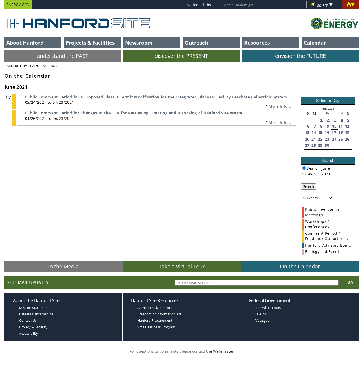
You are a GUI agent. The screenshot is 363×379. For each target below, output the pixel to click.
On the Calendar (300, 266)
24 (334, 139)
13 (307, 132)
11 (340, 126)
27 (307, 145)
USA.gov (261, 314)
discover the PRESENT (181, 55)
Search (308, 186)
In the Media (63, 266)
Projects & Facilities (90, 42)
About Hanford (25, 42)
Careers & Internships (36, 314)
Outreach (196, 42)
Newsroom (139, 42)
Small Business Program (156, 327)
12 (347, 126)
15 (320, 132)
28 (313, 145)
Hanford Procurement (154, 320)
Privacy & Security (33, 327)
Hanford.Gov (15, 66)
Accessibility (28, 333)
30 (327, 145)
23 (327, 139)
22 (320, 139)
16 (327, 132)
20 (307, 139)
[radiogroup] (304, 168)
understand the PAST (62, 55)
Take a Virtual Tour (182, 266)
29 (320, 145)
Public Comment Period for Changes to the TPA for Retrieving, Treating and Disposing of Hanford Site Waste (133, 112)
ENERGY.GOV (17, 4)
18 (340, 132)
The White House (268, 307)
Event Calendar (43, 66)
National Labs (199, 4)
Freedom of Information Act (159, 314)
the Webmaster (220, 351)
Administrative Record (154, 307)
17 (334, 132)
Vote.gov (262, 320)
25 (340, 139)
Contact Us (27, 320)
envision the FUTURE (300, 55)
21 (313, 139)
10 (334, 126)
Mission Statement (34, 307)
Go (350, 282)
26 (347, 139)
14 (313, 132)
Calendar (315, 42)
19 (347, 132)
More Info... (280, 106)
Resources (257, 42)
